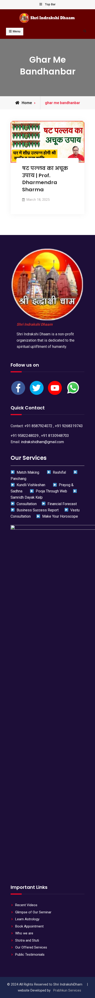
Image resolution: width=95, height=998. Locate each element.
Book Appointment (29, 926)
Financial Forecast (61, 504)
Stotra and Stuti (27, 940)
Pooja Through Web (51, 491)
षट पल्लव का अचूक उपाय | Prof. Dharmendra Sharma (45, 179)
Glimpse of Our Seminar (33, 912)
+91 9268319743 (69, 426)
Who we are (24, 933)
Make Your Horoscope (59, 516)
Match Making (27, 472)
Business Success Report (37, 510)
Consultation (26, 504)
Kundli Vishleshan (30, 485)
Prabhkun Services (67, 990)
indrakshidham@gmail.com (42, 442)
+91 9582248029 (25, 435)
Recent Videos (26, 905)
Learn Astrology (27, 919)
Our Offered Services (31, 947)
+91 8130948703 (55, 435)
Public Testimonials (30, 954)
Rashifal (59, 472)
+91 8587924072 (38, 426)
